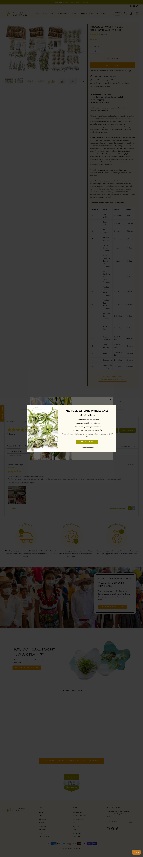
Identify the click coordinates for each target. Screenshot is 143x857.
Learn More (87, 442)
